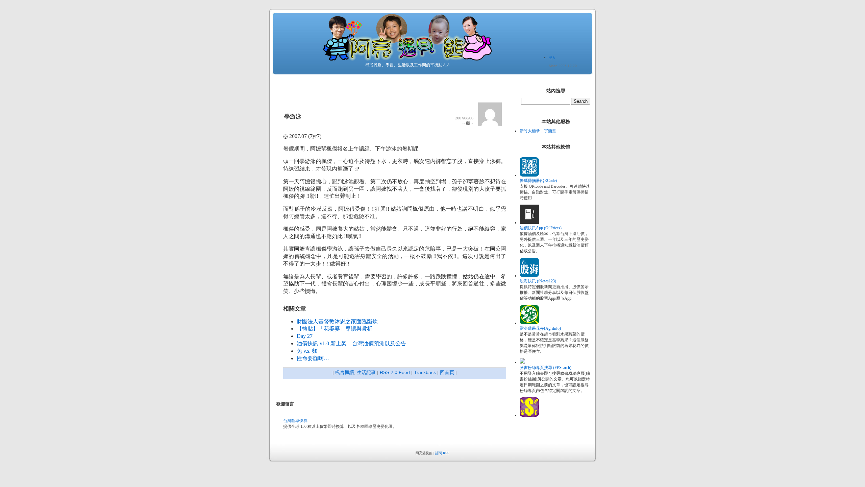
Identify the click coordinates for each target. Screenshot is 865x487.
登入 (552, 58)
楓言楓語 (344, 372)
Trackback (425, 372)
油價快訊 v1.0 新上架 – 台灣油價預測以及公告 (351, 343)
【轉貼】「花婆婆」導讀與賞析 (334, 328)
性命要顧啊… (313, 358)
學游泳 (292, 116)
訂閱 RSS (442, 453)
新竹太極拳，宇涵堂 (538, 131)
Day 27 (305, 336)
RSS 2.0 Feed (395, 372)
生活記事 (366, 372)
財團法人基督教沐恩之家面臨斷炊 (337, 321)
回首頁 (447, 372)
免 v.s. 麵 (307, 351)
